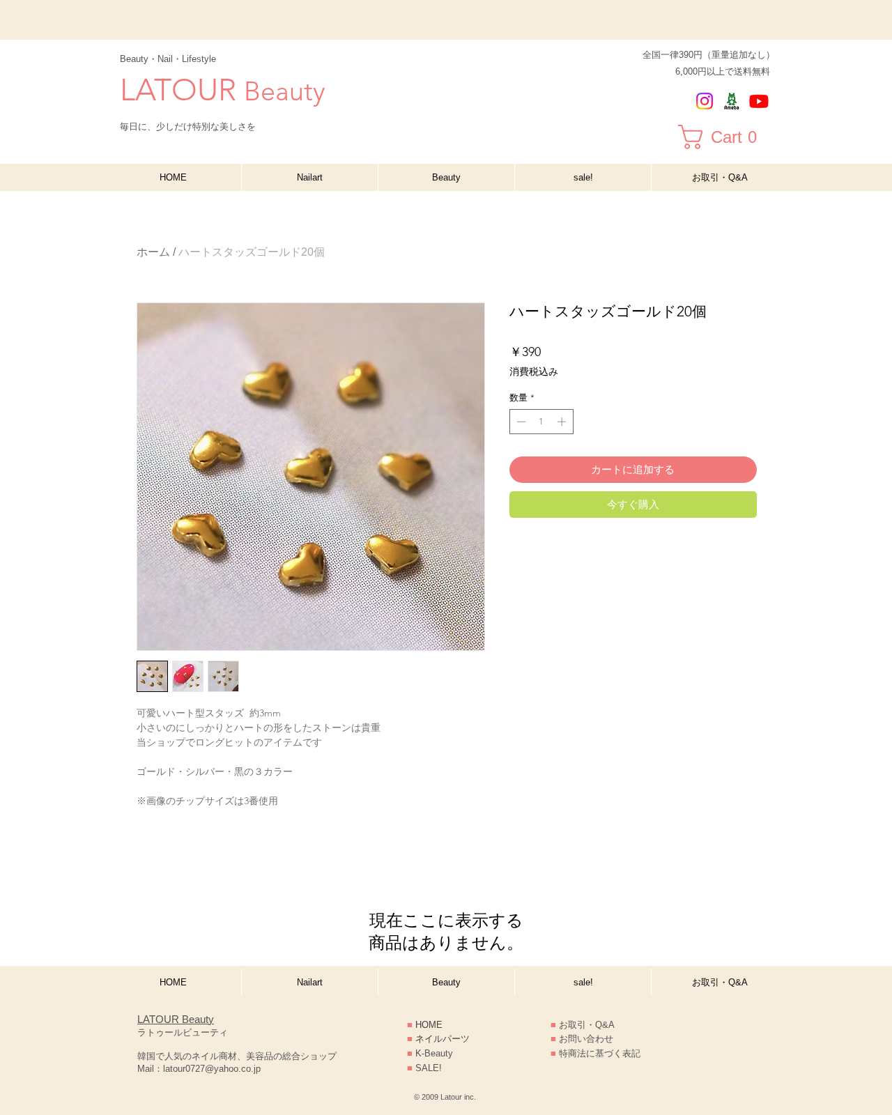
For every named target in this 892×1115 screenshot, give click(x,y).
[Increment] (563, 421)
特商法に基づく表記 (595, 1053)
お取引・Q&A (587, 1025)
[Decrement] (520, 421)
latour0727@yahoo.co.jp (212, 1068)
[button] (726, 137)
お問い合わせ (586, 1038)
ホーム (153, 252)
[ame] (732, 101)
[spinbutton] (541, 421)
